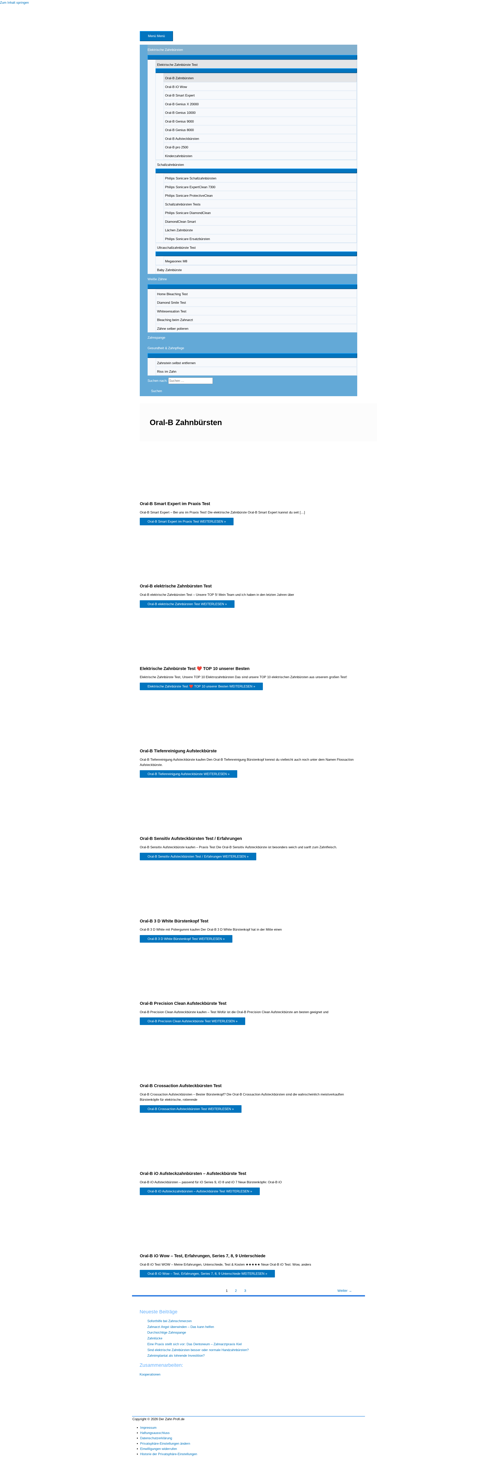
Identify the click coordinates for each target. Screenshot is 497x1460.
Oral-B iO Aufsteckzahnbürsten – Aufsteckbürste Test (193, 1173)
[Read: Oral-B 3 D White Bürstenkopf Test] (165, 912)
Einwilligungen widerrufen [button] (158, 1449)
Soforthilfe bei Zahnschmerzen (169, 1321)
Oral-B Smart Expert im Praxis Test (175, 503)
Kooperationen (150, 1374)
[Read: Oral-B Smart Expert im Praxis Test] (165, 495)
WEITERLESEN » (187, 521)
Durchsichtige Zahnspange (166, 1332)
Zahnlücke (154, 1338)
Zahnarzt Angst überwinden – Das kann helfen (180, 1327)
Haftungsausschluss (155, 1433)
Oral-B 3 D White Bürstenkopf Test (174, 921)
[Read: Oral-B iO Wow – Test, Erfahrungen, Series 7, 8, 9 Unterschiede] (165, 1247)
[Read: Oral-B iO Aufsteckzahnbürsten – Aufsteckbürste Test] (165, 1165)
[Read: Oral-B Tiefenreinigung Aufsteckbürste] (165, 742)
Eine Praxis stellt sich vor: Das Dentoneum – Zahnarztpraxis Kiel (194, 1344)
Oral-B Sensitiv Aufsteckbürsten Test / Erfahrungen (191, 838)
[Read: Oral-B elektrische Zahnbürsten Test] (165, 577)
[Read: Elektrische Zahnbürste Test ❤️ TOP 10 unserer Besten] (161, 660)
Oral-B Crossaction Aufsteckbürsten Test (181, 1085)
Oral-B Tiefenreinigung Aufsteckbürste (178, 750)
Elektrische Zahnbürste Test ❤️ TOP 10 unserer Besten (194, 668)
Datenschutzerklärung (156, 1438)
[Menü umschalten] (252, 57)
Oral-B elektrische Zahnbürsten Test (176, 586)
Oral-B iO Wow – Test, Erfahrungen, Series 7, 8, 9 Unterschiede (202, 1255)
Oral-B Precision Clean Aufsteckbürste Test (183, 1003)
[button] (155, 391)
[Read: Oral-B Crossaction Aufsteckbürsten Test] (165, 1077)
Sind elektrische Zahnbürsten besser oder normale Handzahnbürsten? (198, 1350)
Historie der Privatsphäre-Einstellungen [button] (168, 1454)
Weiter (344, 1291)
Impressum (148, 1428)
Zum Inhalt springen (14, 2)
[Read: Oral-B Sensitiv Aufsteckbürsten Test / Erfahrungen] (165, 830)
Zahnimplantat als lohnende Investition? (176, 1355)
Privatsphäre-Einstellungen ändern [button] (165, 1443)
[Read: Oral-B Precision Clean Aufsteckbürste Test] (165, 995)
